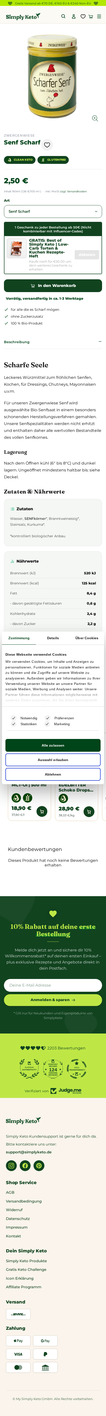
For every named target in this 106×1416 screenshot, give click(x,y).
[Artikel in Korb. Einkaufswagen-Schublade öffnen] (91, 16)
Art (7, 200)
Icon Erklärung (20, 1278)
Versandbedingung (24, 1201)
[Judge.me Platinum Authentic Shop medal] (29, 1069)
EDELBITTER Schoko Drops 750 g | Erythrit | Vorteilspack (75, 787)
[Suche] (64, 16)
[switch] (48, 718)
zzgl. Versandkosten (73, 191)
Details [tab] (53, 638)
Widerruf (14, 1209)
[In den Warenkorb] (41, 811)
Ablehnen (53, 774)
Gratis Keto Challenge (26, 1269)
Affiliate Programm (23, 1287)
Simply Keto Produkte (26, 1261)
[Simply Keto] (23, 16)
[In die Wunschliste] (47, 145)
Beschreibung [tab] (17, 342)
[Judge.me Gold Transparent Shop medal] (77, 1069)
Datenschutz (18, 1218)
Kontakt (13, 1236)
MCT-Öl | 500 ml (29, 784)
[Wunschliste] (83, 16)
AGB (10, 1192)
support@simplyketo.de (29, 1152)
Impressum (17, 1227)
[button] (99, 16)
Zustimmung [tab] (19, 638)
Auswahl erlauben (53, 760)
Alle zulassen (53, 745)
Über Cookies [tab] (86, 638)
